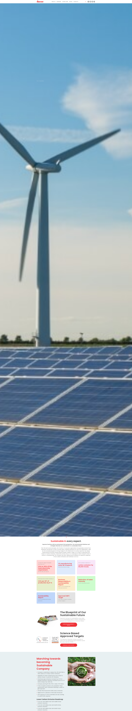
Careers (70, 1)
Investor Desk (65, 1)
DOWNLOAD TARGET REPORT (68, 645)
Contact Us (76, 1)
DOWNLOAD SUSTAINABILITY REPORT (68, 625)
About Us (53, 1)
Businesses (59, 1)
